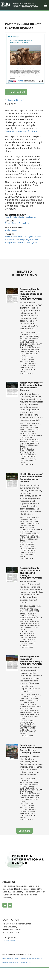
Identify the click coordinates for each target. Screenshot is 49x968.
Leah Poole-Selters (28, 334)
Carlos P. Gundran (28, 363)
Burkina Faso (16, 236)
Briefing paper (11, 230)
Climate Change (11, 223)
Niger (28, 239)
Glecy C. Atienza (27, 359)
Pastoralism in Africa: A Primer (21, 131)
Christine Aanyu (27, 358)
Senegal (8, 242)
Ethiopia (8, 239)
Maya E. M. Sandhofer (29, 336)
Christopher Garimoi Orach (29, 355)
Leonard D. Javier (27, 365)
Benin (7, 236)
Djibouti (31, 236)
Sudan (27, 242)
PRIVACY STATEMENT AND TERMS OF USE (16, 963)
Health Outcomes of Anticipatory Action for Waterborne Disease (31, 386)
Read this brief (17, 92)
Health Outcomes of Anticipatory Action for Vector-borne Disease (31, 477)
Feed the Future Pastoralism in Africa (20, 217)
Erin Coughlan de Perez (30, 332)
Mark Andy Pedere (27, 367)
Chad (25, 236)
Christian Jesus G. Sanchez (27, 370)
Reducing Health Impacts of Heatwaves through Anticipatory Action (31, 660)
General (16, 239)
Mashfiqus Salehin (28, 342)
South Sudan (18, 242)
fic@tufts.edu (8, 940)
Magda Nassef (15, 100)
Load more (24, 830)
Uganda (34, 242)
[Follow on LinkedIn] (4, 905)
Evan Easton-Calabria (29, 338)
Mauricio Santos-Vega (29, 350)
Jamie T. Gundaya (27, 361)
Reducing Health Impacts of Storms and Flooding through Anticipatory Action (31, 572)
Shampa (39, 344)
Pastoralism (24, 223)
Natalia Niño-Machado (29, 352)
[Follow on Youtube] (10, 905)
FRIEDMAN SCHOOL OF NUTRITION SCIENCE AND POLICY (22, 958)
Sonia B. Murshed (27, 344)
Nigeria (35, 239)
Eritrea (38, 236)
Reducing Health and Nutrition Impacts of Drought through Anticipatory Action (31, 294)
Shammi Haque (26, 346)
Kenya (22, 239)
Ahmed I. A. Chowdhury (30, 348)
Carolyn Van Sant (28, 340)
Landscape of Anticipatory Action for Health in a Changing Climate (31, 748)
